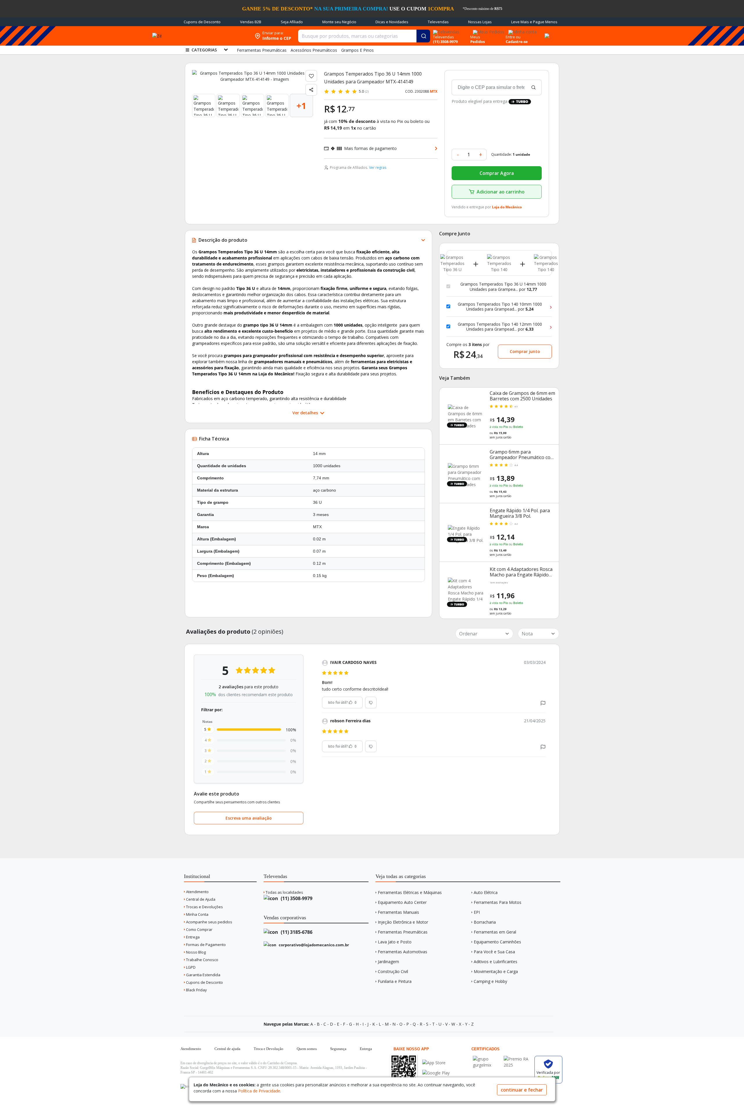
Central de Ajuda (200, 899)
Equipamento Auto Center (402, 902)
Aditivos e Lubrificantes (495, 961)
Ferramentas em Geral (495, 932)
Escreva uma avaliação (249, 818)
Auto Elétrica (486, 892)
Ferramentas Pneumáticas (403, 932)
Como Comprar (198, 929)
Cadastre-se (517, 41)
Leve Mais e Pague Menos (534, 21)
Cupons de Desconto (202, 21)
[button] (543, 703)
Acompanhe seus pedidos (208, 922)
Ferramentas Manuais (398, 912)
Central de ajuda (227, 1049)
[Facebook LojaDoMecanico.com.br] (185, 1086)
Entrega (192, 937)
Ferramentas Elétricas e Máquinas (410, 892)
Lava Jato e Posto (395, 942)
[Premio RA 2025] (518, 1059)
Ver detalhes (305, 412)
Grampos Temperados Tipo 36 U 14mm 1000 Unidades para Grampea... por (503, 287)
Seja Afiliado (292, 21)
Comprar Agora (497, 173)
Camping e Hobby (490, 981)
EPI (477, 912)
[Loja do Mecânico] (214, 36)
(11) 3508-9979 (296, 898)
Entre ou (513, 37)
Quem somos (307, 1049)
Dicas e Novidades (391, 21)
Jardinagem (388, 961)
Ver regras (377, 167)
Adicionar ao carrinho (501, 192)
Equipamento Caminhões (497, 942)
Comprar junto (525, 351)
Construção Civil (393, 971)
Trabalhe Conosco (201, 959)
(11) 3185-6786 (296, 932)
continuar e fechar (522, 1090)
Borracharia (485, 922)
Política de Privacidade (259, 1091)
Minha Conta (196, 914)
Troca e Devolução (268, 1049)
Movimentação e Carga (496, 971)
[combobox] (364, 36)
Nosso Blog (195, 952)
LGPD (190, 967)
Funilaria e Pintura (395, 981)
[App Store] (436, 1063)
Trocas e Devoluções (204, 906)
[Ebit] (487, 1059)
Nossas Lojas (480, 21)
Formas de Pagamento (205, 944)
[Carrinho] (546, 32)
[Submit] (423, 36)
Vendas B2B (250, 21)
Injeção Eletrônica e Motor (403, 922)
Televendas (438, 21)
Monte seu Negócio (339, 21)
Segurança (338, 1049)
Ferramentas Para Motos (497, 902)
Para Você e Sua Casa (494, 951)
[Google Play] (436, 1073)
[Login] (521, 30)
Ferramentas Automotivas (402, 951)
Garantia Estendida (202, 974)
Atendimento (197, 891)
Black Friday (196, 989)
